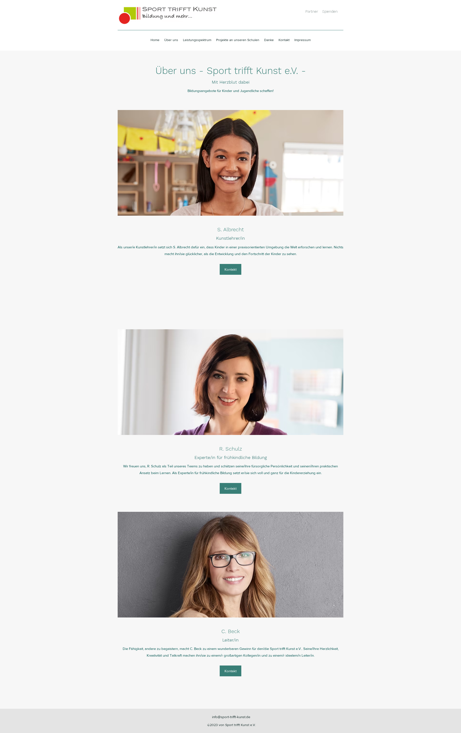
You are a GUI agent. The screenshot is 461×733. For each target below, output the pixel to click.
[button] (230, 269)
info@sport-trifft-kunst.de (231, 717)
